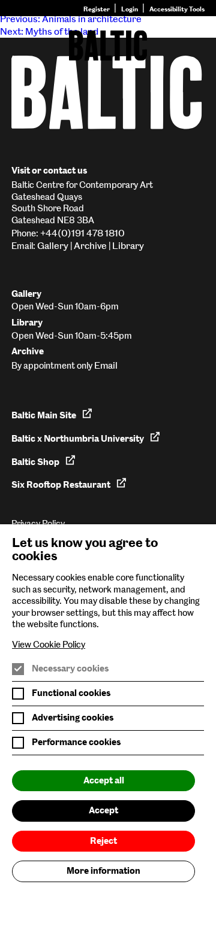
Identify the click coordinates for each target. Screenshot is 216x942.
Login (129, 9)
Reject (103, 840)
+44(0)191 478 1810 (82, 233)
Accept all (103, 780)
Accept (103, 810)
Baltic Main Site (43, 415)
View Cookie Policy (48, 644)
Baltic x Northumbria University (77, 438)
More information (103, 870)
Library (128, 245)
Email (106, 365)
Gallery (52, 245)
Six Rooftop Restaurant (60, 484)
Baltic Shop (35, 462)
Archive (90, 245)
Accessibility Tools (177, 9)
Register (96, 9)
